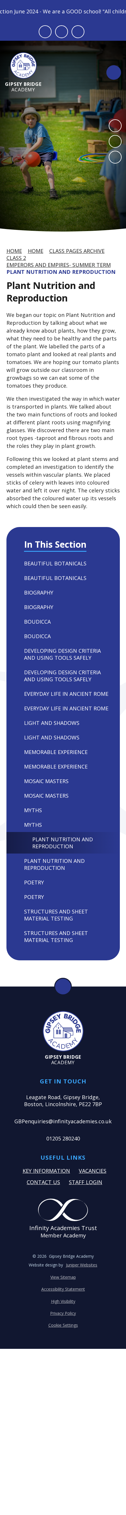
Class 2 (16, 257)
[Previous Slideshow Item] (115, 125)
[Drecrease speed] (61, 31)
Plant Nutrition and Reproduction (60, 271)
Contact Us (43, 1182)
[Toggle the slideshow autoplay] (115, 157)
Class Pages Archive (77, 250)
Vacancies (92, 1170)
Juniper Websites (81, 1265)
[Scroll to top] (63, 986)
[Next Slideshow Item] (115, 141)
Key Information (46, 1170)
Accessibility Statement (63, 1289)
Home (14, 250)
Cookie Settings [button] (63, 1325)
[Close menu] (113, 72)
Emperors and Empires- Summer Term (58, 264)
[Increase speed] (77, 31)
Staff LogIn (85, 1182)
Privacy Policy (63, 1313)
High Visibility (63, 1301)
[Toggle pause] (45, 31)
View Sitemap (63, 1277)
